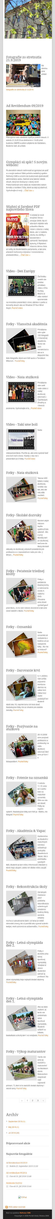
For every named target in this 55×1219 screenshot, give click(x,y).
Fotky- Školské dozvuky (23, 515)
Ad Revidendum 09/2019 (24, 106)
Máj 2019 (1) (13, 1127)
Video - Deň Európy (20, 271)
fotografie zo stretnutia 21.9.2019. (20, 89)
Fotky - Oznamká (19, 627)
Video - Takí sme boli (22, 424)
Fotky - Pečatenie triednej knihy (25, 572)
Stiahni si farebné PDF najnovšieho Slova (23, 208)
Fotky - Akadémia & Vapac (26, 831)
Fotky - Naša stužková (22, 473)
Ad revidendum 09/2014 (16, 1173)
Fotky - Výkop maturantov (26, 1051)
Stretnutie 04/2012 (14, 1183)
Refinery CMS (25, 1213)
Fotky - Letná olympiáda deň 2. (24, 944)
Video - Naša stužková (22, 377)
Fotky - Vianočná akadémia (26, 324)
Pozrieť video (17, 308)
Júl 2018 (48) (13, 1132)
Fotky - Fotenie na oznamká (27, 778)
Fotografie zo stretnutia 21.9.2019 (23, 58)
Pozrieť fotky (20, 360)
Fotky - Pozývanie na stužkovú (22, 727)
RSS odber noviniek (17, 1206)
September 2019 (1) (16, 1121)
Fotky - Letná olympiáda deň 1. (24, 1000)
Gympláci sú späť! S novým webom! (26, 163)
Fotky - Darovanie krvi (23, 670)
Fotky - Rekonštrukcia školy (26, 887)
